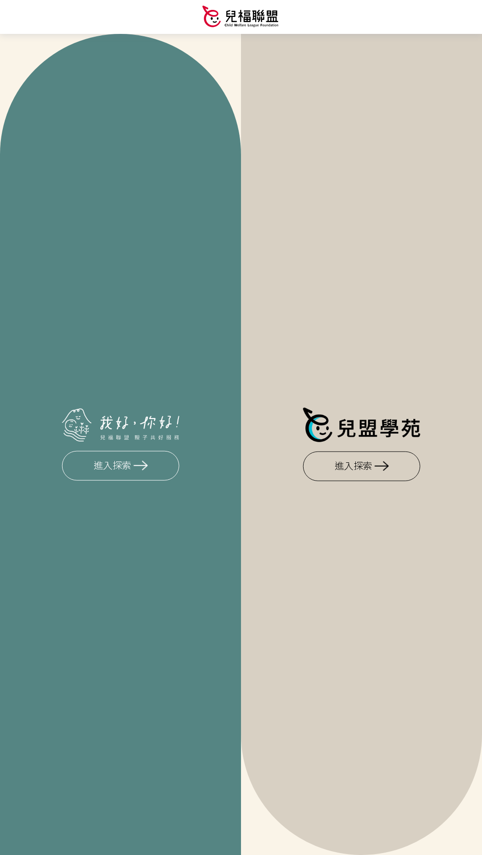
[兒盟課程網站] (241, 16)
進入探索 (112, 466)
